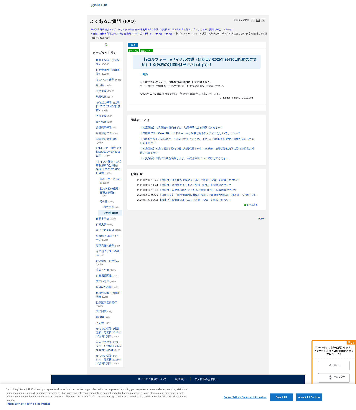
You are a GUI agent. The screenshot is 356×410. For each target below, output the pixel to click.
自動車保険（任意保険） (107, 62)
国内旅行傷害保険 (106, 140)
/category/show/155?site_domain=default (93, 116)
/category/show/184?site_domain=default (93, 60)
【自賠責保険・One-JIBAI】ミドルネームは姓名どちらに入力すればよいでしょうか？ (190, 133)
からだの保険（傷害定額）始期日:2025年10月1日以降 (108, 332)
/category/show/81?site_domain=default (93, 133)
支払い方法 (106, 281)
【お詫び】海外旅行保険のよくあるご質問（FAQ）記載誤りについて (199, 179)
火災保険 (105, 90)
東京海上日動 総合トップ (103, 29)
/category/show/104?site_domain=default (93, 85)
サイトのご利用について (152, 379)
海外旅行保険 (107, 133)
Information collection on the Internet (28, 403)
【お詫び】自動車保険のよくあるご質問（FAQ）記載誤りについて (198, 189)
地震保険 (105, 96)
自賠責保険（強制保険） (107, 71)
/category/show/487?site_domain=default (93, 356)
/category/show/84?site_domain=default (93, 102)
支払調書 (104, 311)
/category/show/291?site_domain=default (93, 161)
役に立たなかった (337, 377)
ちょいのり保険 (108, 79)
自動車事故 (106, 218)
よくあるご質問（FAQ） (210, 29)
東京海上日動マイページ (107, 237)
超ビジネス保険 (108, 230)
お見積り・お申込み (107, 262)
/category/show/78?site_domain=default (93, 139)
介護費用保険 (106, 127)
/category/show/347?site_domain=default (93, 293)
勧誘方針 (180, 379)
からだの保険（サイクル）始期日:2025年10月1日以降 (108, 359)
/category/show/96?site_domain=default (93, 91)
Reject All (281, 397)
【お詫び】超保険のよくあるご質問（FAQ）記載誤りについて (195, 184)
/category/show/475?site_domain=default (93, 342)
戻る (133, 45)
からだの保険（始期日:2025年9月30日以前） (108, 106)
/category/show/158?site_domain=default (93, 122)
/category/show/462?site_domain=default (93, 329)
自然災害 (104, 224)
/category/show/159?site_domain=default (93, 224)
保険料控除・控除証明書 (107, 294)
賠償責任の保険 (108, 245)
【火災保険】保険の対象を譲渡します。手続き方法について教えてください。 (185, 158)
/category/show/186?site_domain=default (93, 79)
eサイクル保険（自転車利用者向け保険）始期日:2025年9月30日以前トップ (157, 29)
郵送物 (103, 317)
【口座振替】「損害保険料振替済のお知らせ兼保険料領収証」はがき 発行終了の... (208, 194)
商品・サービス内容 (110, 180)
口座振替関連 (107, 275)
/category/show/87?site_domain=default (93, 97)
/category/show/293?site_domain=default (97, 189)
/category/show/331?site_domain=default (93, 230)
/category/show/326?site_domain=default (93, 219)
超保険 (104, 85)
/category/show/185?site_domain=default (93, 70)
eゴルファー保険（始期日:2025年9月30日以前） (108, 151)
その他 (158, 33)
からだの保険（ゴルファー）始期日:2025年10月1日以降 (108, 346)
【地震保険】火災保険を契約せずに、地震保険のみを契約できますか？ (181, 127)
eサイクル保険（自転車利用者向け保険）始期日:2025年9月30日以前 (108, 167)
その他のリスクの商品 (107, 253)
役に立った (335, 365)
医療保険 (104, 115)
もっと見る (252, 204)
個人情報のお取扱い (206, 379)
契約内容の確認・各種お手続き (110, 192)
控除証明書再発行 (106, 304)
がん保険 (104, 121)
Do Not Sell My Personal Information (245, 397)
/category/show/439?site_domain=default (93, 236)
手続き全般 (106, 269)
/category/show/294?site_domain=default (97, 201)
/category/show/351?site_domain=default (93, 302)
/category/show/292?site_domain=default (97, 179)
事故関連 (111, 207)
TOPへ (262, 218)
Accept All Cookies (309, 397)
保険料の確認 (107, 287)
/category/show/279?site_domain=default (93, 148)
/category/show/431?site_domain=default (93, 127)
